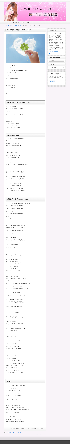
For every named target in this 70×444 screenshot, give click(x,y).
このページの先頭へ (62, 441)
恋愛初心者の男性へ (27, 22)
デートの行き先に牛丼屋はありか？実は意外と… (14, 432)
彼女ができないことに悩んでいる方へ (15, 25)
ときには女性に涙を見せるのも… (39, 434)
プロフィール (16, 22)
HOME (5, 25)
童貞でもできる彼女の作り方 (16, 441)
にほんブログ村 (52, 83)
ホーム (8, 22)
